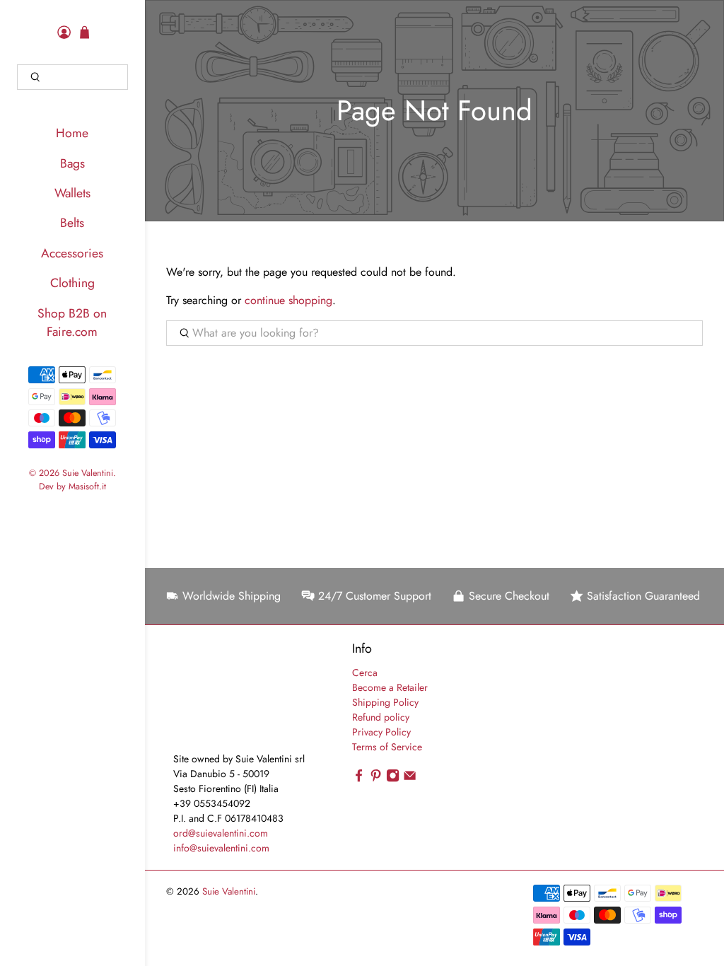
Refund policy (380, 717)
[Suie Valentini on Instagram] (392, 779)
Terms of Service (387, 747)
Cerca (365, 672)
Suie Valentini (87, 473)
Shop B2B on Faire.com (72, 322)
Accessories (72, 253)
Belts (72, 223)
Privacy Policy (381, 732)
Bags (72, 163)
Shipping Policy (385, 702)
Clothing (72, 283)
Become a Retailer (390, 687)
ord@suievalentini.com (220, 833)
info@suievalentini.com (221, 848)
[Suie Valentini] (222, 695)
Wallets (72, 193)
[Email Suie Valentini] (409, 779)
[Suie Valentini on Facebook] (359, 779)
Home (72, 133)
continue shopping (288, 300)
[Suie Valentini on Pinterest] (376, 779)
